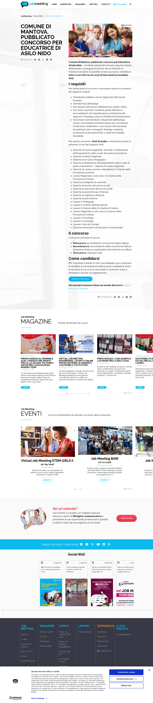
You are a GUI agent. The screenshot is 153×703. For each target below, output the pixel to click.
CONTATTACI (126, 518)
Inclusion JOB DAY (64, 653)
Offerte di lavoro (84, 632)
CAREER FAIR (65, 4)
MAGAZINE (80, 4)
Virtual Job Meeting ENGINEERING (64, 644)
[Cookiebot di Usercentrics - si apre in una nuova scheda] (15, 698)
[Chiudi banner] (149, 670)
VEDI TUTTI (127, 393)
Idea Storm (101, 636)
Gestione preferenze (125, 679)
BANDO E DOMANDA (80, 279)
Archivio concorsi (53, 16)
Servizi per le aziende (26, 645)
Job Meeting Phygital (64, 660)
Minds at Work (103, 641)
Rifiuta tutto (126, 685)
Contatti (24, 639)
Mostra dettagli (37, 698)
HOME (54, 4)
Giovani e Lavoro (47, 632)
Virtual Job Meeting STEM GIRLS (65, 634)
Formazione (44, 641)
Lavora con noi (27, 651)
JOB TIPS (93, 4)
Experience (101, 632)
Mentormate (102, 646)
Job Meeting (26, 16)
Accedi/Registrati (28, 661)
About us (24, 634)
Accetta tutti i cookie (126, 672)
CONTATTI (105, 4)
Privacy (24, 656)
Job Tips (43, 636)
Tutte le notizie (46, 646)
